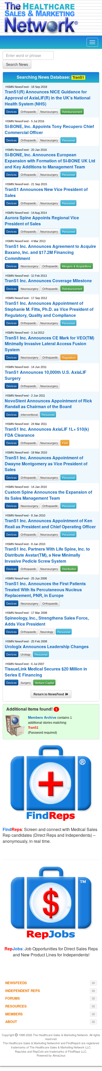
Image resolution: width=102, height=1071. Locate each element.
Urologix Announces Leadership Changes (47, 646)
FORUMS (12, 998)
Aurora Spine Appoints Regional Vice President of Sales (42, 221)
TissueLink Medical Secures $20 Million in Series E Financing (46, 672)
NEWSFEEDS (16, 982)
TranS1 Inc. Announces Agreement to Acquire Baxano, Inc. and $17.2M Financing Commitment (50, 252)
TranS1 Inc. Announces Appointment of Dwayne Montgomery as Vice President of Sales (46, 464)
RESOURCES (16, 1006)
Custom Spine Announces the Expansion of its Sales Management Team (48, 495)
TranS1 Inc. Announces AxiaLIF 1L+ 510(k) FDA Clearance (47, 432)
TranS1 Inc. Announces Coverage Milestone (48, 281)
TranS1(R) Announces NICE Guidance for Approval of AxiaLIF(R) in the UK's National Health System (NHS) (47, 98)
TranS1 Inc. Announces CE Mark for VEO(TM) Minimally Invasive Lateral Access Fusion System (49, 344)
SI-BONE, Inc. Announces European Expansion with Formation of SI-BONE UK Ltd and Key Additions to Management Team (50, 161)
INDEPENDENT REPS (22, 990)
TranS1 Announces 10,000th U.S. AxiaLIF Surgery (45, 375)
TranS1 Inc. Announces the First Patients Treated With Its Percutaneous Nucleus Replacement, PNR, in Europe (45, 590)
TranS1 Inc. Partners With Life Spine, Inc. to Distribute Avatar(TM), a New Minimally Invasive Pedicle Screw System (47, 555)
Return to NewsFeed (49, 694)
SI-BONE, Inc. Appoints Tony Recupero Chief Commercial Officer (49, 129)
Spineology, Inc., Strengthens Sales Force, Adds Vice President (47, 621)
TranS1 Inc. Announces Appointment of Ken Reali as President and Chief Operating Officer (50, 524)
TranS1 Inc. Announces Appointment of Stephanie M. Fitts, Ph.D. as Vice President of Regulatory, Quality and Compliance (49, 309)
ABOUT (11, 1021)
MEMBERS (14, 1013)
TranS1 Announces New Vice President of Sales (46, 192)
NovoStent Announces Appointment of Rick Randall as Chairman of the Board (48, 404)
